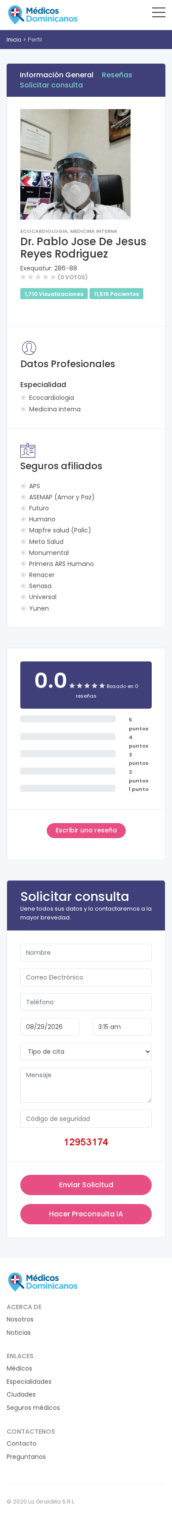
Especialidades (29, 1382)
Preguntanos (26, 1457)
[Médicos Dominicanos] (43, 14)
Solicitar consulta (51, 85)
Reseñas (117, 75)
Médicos (19, 1368)
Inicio (14, 39)
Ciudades (21, 1394)
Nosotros (20, 1319)
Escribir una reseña (86, 830)
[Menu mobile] (158, 14)
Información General (56, 75)
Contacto (22, 1443)
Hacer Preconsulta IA (86, 1214)
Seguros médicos (33, 1408)
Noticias (19, 1333)
